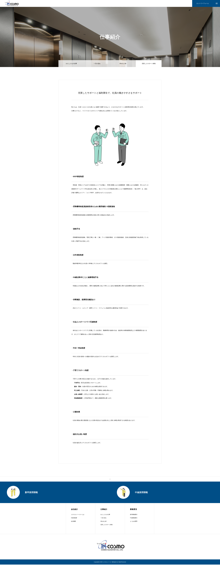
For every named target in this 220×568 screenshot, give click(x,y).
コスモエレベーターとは (77, 514)
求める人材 (122, 63)
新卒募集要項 (133, 514)
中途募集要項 (133, 518)
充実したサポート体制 (106, 524)
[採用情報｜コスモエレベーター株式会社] (11, 3)
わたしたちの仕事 (71, 63)
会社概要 (73, 521)
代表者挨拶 (74, 518)
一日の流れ (97, 63)
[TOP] (110, 479)
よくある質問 (133, 521)
